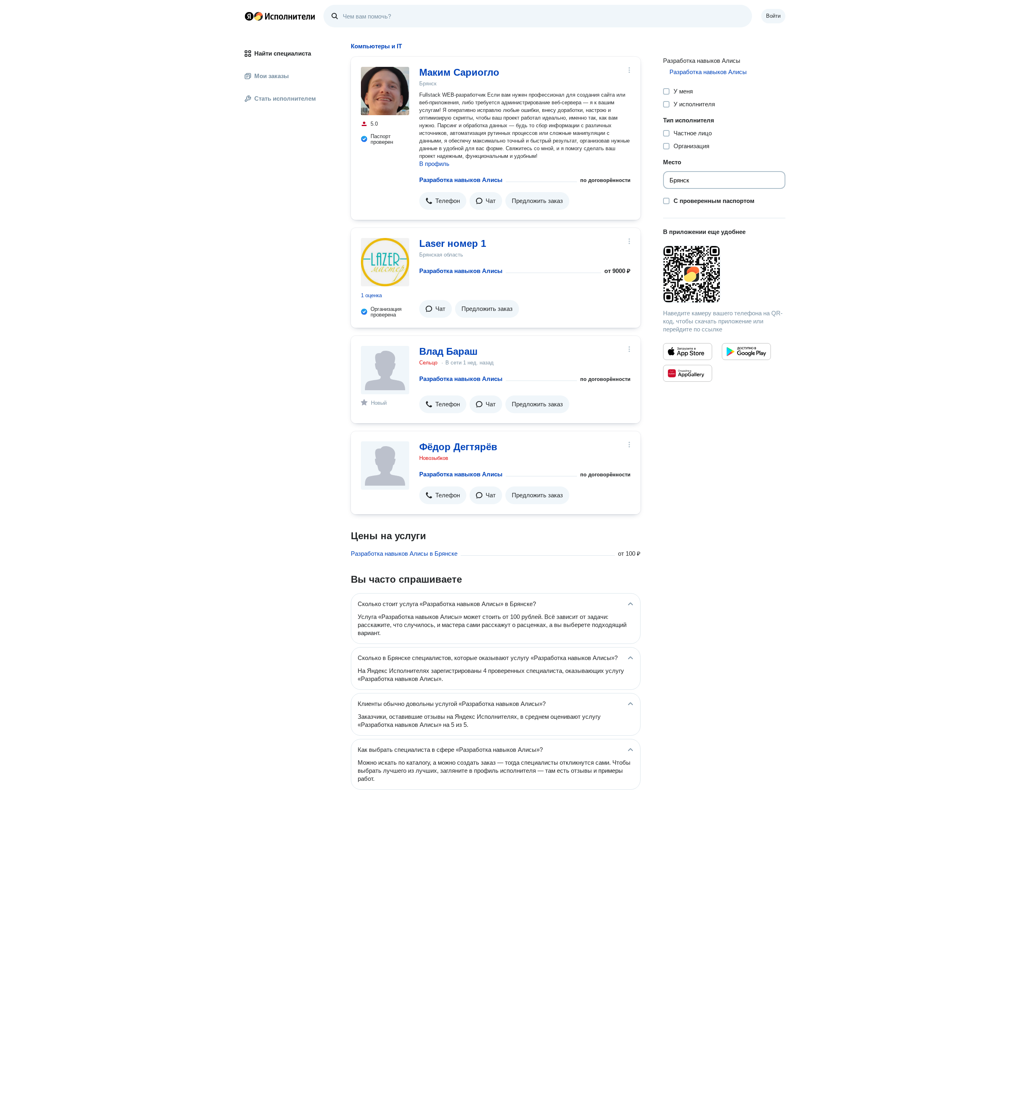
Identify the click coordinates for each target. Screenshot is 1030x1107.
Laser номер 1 (452, 243)
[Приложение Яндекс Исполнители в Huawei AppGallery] (687, 373)
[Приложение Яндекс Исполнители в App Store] (687, 351)
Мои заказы (271, 75)
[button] (442, 201)
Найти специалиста (282, 53)
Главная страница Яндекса (249, 16)
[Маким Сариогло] (385, 91)
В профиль (434, 163)
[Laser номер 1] (385, 262)
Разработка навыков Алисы (461, 179)
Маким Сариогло (459, 72)
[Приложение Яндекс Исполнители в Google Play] (746, 351)
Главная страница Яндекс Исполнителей (280, 16)
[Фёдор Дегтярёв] (385, 465)
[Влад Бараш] (385, 370)
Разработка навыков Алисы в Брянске (404, 553)
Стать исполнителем (285, 98)
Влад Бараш (448, 351)
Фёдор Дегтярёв (458, 446)
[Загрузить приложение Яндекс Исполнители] (724, 274)
